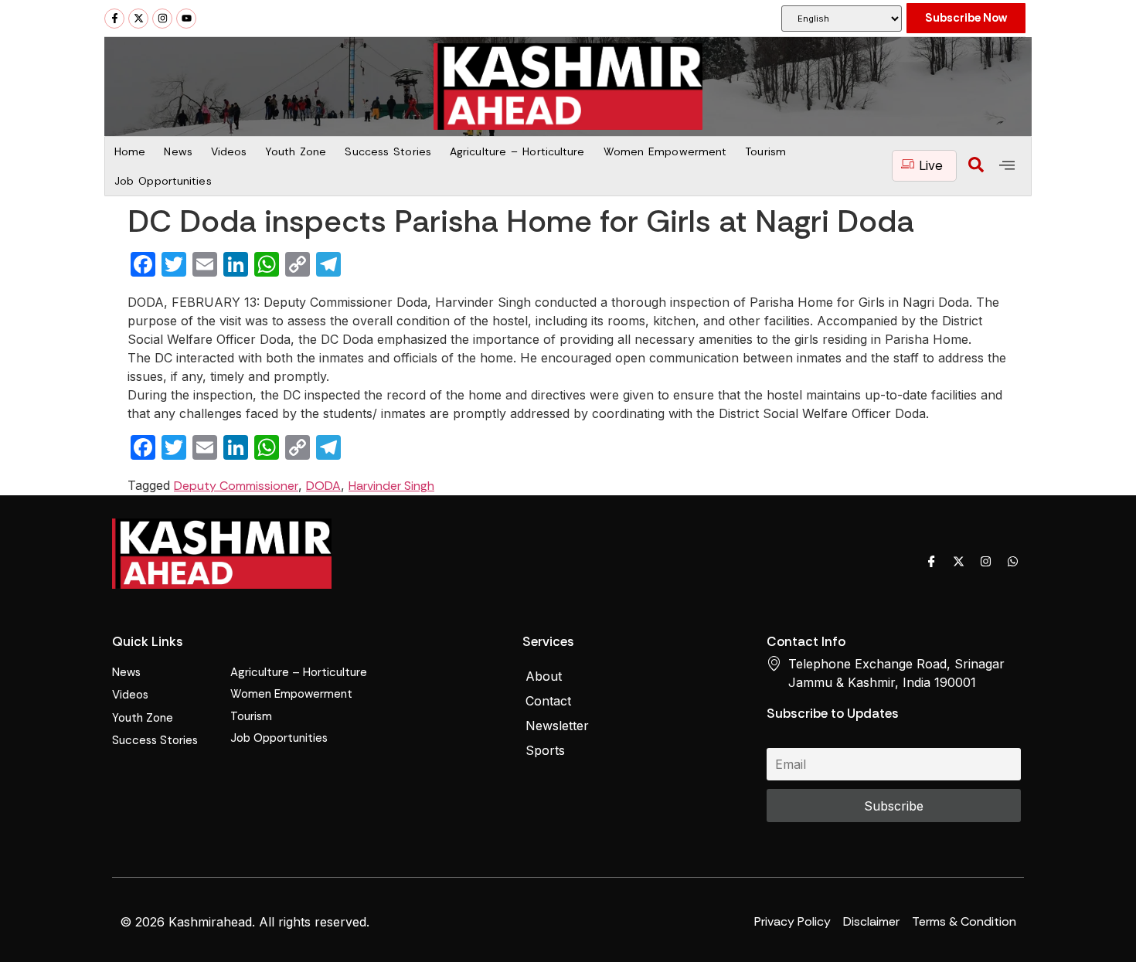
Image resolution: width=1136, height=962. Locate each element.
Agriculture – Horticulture (517, 151)
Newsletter (557, 725)
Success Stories (388, 151)
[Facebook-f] (114, 18)
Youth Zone (295, 151)
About (543, 676)
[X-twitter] (138, 18)
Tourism (765, 151)
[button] (976, 166)
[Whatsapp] (1012, 561)
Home (129, 151)
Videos (229, 151)
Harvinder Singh (391, 486)
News (178, 151)
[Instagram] (162, 18)
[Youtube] (186, 18)
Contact (548, 701)
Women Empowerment (665, 151)
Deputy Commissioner (236, 486)
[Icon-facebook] (931, 561)
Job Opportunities (163, 181)
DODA (323, 486)
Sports (545, 750)
